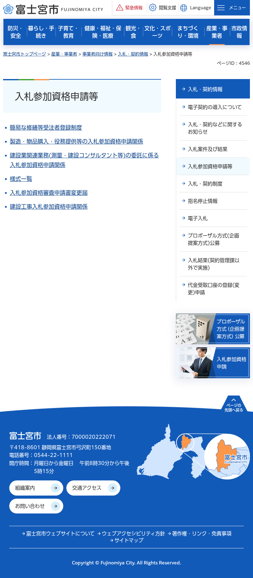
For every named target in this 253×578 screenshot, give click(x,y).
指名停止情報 (203, 201)
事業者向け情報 (97, 54)
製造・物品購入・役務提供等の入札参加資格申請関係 (76, 141)
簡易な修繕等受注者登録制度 (46, 127)
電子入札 (198, 218)
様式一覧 (21, 179)
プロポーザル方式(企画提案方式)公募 (213, 239)
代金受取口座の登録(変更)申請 (213, 289)
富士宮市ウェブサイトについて (60, 533)
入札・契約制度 (205, 183)
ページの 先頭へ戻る (234, 408)
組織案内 (25, 487)
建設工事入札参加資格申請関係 (49, 206)
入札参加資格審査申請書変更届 (49, 192)
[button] (129, 7)
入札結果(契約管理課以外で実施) (213, 264)
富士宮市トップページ (24, 54)
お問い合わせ (30, 506)
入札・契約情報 (133, 54)
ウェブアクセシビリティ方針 (133, 533)
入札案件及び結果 (207, 149)
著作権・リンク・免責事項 (201, 533)
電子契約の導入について (215, 107)
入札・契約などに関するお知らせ (215, 128)
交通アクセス (87, 487)
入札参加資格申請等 (210, 166)
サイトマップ (128, 540)
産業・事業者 (64, 54)
